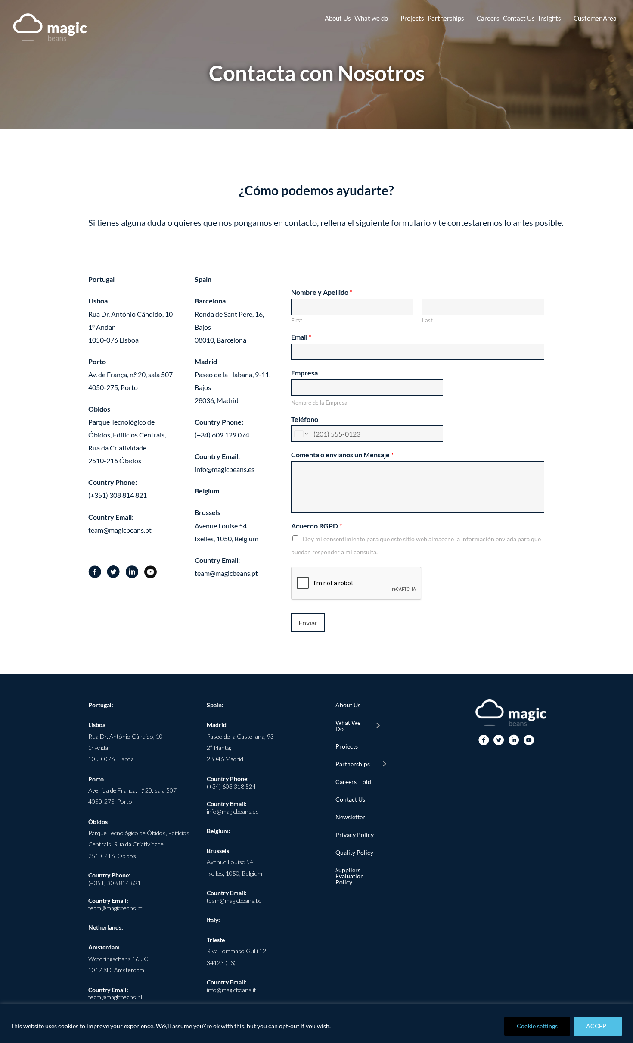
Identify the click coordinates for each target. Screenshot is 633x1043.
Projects (346, 746)
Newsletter (350, 817)
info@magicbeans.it (231, 989)
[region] (316, 1023)
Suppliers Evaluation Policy (349, 876)
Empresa (304, 372)
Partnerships (352, 764)
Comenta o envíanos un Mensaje (342, 454)
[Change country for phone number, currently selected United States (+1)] (300, 433)
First (296, 320)
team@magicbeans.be (234, 900)
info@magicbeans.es (233, 811)
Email (301, 337)
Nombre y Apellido (321, 292)
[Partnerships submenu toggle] (384, 764)
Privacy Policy (354, 834)
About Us (347, 705)
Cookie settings (537, 1026)
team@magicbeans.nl (115, 997)
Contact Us (350, 799)
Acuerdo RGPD (316, 526)
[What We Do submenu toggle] (377, 725)
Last (427, 320)
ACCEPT (598, 1026)
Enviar (307, 622)
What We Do (347, 725)
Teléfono (304, 419)
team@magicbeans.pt (115, 908)
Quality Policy (354, 852)
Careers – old (353, 781)
